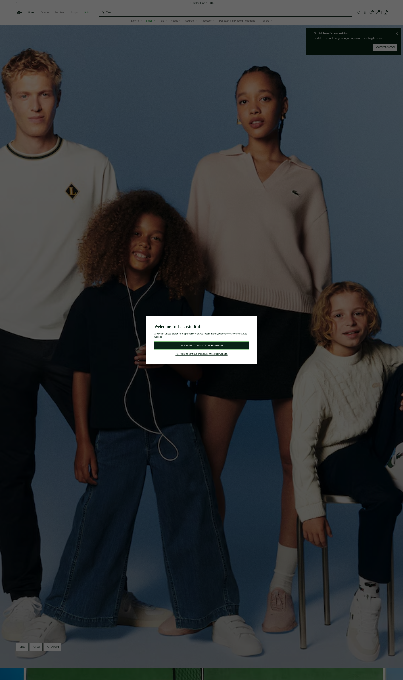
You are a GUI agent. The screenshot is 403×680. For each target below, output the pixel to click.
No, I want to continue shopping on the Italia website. (202, 354)
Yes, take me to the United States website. (201, 345)
